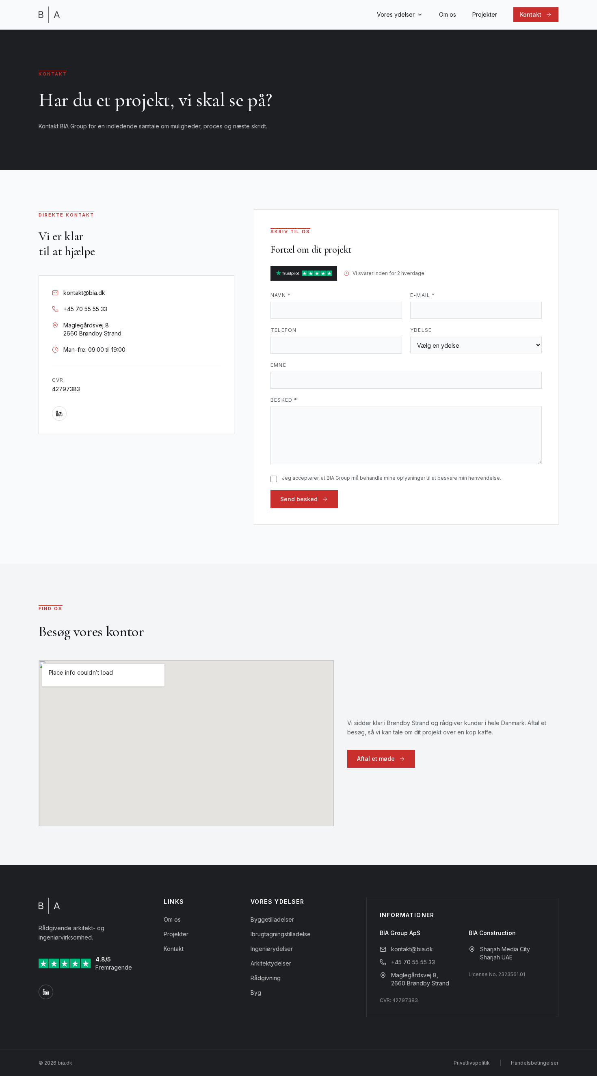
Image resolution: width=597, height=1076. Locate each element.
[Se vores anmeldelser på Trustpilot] (303, 273)
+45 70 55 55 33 (413, 962)
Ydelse (421, 330)
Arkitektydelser (271, 963)
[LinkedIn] (59, 413)
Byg (256, 992)
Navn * (280, 295)
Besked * (284, 400)
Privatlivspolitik (472, 1063)
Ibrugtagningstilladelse (281, 934)
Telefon (283, 330)
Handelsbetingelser (534, 1063)
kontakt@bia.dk (412, 949)
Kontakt (174, 948)
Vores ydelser (396, 14)
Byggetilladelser (272, 919)
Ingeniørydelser (272, 948)
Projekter (484, 14)
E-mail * (422, 295)
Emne (278, 365)
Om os (447, 14)
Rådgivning (266, 977)
